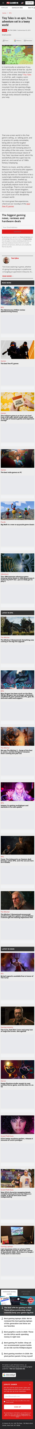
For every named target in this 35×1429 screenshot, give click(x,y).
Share (6, 40)
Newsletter (29, 40)
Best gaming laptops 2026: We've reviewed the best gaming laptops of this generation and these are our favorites (18, 1322)
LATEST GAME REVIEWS (25, 1293)
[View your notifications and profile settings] (18, 3)
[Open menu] (3, 3)
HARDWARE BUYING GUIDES (9, 1293)
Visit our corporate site (17, 1369)
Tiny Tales (27, 74)
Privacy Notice (27, 239)
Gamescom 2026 (17, 8)
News (4, 30)
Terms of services (25, 237)
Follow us (18, 40)
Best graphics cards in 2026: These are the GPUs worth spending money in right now (18, 1334)
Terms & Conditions (16, 1415)
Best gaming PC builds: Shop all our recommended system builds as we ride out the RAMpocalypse (18, 1345)
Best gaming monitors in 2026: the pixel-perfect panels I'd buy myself (18, 1355)
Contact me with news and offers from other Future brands (18, 1401)
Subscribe (29, 3)
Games (4, 13)
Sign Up (17, 1407)
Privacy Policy (24, 1414)
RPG (10, 13)
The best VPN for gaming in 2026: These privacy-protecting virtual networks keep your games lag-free (18, 1310)
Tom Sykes (13, 30)
